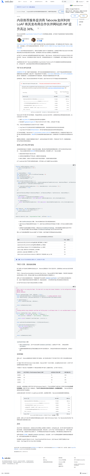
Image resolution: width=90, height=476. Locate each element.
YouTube (76, 462)
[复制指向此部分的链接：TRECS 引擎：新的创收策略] (37, 264)
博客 (46, 1)
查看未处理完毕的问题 (47, 462)
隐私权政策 (7, 473)
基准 (31, 1)
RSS (75, 467)
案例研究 (52, 1)
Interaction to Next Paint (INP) (24, 44)
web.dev (18, 16)
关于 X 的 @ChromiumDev (79, 459)
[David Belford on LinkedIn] (23, 41)
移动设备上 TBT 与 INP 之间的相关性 (63, 74)
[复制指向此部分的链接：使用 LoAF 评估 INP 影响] (35, 145)
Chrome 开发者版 (62, 459)
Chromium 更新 (62, 462)
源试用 (33, 134)
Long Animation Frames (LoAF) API (42, 132)
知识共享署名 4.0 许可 (34, 447)
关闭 (75, 15)
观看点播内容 (32, 7)
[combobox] (68, 1)
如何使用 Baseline (38, 1)
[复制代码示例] (75, 165)
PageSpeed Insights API (30, 122)
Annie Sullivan (51, 74)
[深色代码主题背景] (73, 165)
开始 (83, 15)
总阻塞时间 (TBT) (21, 72)
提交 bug (45, 459)
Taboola (19, 50)
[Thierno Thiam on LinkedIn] (41, 41)
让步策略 (25, 434)
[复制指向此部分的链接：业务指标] (24, 354)
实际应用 (33, 151)
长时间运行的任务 (34, 129)
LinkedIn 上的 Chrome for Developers (79, 465)
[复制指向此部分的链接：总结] (21, 424)
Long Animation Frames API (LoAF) (33, 34)
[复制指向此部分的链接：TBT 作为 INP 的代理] (32, 68)
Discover (25, 1)
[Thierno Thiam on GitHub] (39, 41)
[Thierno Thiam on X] (37, 41)
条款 (2, 473)
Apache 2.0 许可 (55, 447)
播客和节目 (61, 466)
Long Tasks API (25, 119)
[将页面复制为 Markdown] (38, 28)
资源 (19, 1)
